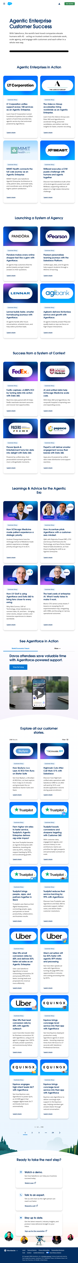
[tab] (20, 648)
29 (53, 1133)
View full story (18, 667)
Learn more (11, 132)
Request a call (30, 1206)
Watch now (29, 1183)
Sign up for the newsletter (35, 1231)
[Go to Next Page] (59, 1132)
